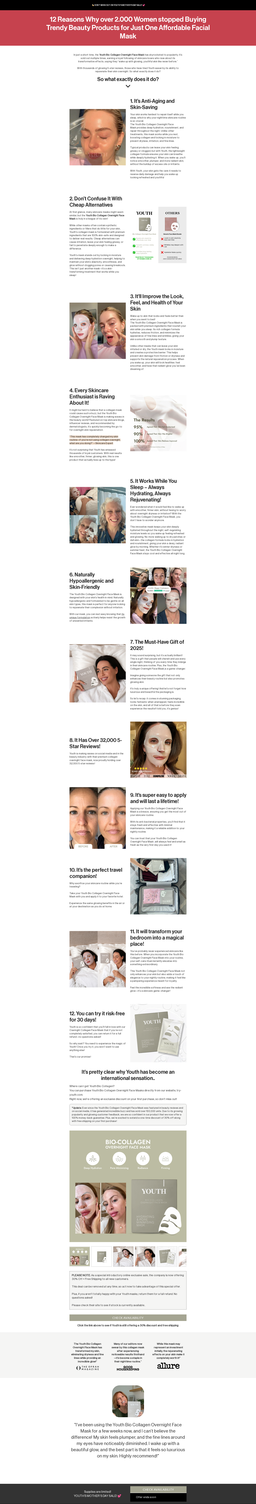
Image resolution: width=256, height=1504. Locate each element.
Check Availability (128, 1317)
